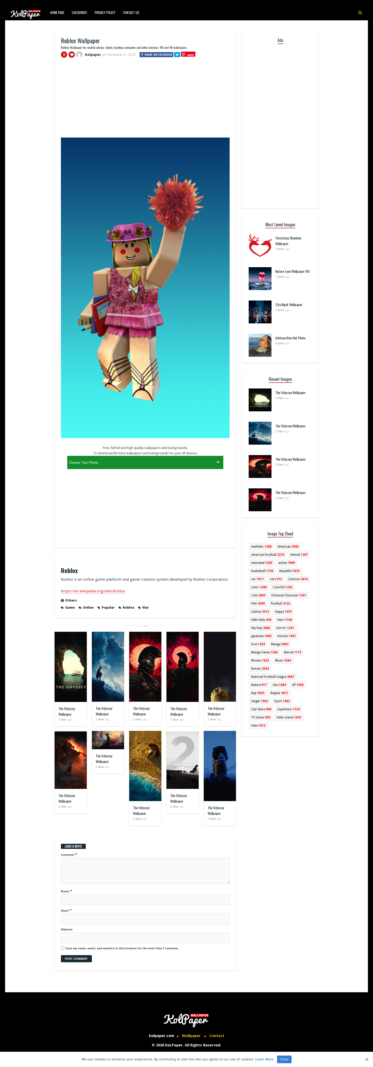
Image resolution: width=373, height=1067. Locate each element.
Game (70, 607)
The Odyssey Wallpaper (66, 711)
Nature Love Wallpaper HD (292, 271)
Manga (280, 644)
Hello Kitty (261, 620)
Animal (299, 555)
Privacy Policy (105, 12)
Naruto (260, 668)
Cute (258, 595)
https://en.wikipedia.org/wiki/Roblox (93, 591)
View (258, 725)
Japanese (261, 636)
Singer (259, 701)
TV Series (260, 717)
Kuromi (287, 636)
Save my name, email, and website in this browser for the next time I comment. (122, 948)
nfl (297, 685)
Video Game (288, 717)
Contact (216, 1035)
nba (279, 685)
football (280, 603)
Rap (257, 693)
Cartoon (298, 579)
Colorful (282, 587)
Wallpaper (191, 1035)
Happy (283, 611)
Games (260, 611)
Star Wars (261, 709)
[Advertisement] (145, 100)
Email (66, 910)
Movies (260, 660)
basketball (262, 571)
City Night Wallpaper (288, 304)
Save (190, 55)
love (258, 644)
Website (67, 929)
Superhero (288, 709)
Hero (284, 620)
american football (267, 555)
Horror (285, 628)
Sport (282, 701)
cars (276, 579)
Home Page (57, 12)
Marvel (292, 652)
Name (66, 891)
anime (286, 563)
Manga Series (264, 652)
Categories (79, 12)
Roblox (128, 607)
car (257, 579)
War (145, 607)
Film (258, 603)
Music (283, 660)
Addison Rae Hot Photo (290, 337)
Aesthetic (261, 546)
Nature (259, 685)
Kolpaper (93, 55)
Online (88, 607)
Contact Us (131, 12)
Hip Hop (260, 628)
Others (71, 600)
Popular (108, 607)
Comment (69, 854)
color (259, 587)
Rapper (279, 693)
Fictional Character (289, 595)
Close (284, 1059)
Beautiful (289, 571)
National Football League (272, 677)
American (288, 546)
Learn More (264, 1059)
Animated (261, 563)
